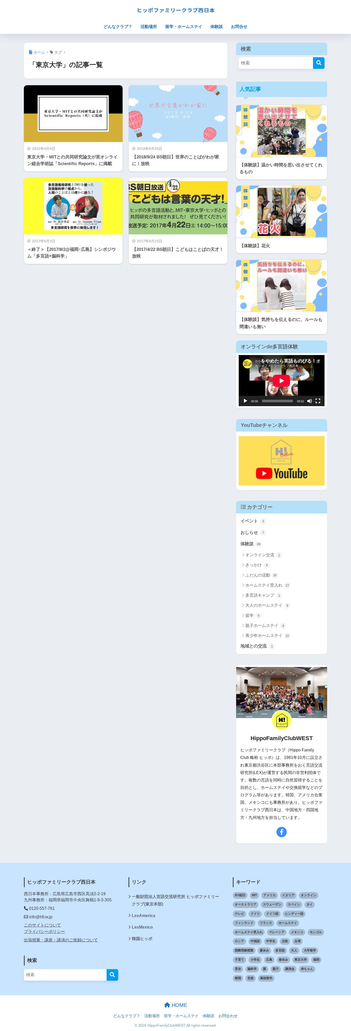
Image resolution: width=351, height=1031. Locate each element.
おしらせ (252, 532)
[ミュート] (309, 401)
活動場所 (149, 26)
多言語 (280, 950)
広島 (269, 959)
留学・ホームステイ (183, 26)
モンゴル (316, 932)
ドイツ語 (272, 913)
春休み (283, 959)
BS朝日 (240, 895)
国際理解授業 (244, 950)
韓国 (238, 978)
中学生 (270, 941)
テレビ (239, 913)
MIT (254, 895)
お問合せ (239, 26)
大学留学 (310, 950)
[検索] (319, 63)
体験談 (216, 26)
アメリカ (269, 895)
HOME (178, 1005)
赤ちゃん (307, 969)
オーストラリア (245, 904)
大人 (294, 950)
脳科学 (252, 969)
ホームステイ (288, 923)
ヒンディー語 (294, 913)
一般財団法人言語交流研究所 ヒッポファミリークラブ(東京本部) (175, 900)
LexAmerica (143, 915)
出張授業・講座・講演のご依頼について (61, 940)
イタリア (288, 895)
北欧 (285, 941)
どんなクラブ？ (118, 26)
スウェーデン (272, 904)
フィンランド (244, 923)
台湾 (297, 941)
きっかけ (256, 565)
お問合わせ (228, 1016)
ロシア (239, 941)
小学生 (255, 959)
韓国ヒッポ (142, 939)
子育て (239, 959)
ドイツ (255, 913)
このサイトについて (42, 925)
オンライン (308, 895)
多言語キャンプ (262, 595)
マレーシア (276, 932)
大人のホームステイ (266, 605)
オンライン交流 (262, 555)
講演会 (289, 969)
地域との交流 (257, 646)
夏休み (264, 950)
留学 (252, 615)
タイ (310, 904)
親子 (276, 969)
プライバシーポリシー (44, 931)
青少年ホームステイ (267, 635)
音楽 (250, 978)
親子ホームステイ (264, 625)
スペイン (294, 904)
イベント (252, 521)
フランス (266, 923)
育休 (238, 969)
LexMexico (142, 927)
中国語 (255, 941)
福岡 (316, 959)
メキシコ (297, 932)
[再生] (245, 401)
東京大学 (300, 959)
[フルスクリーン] (317, 401)
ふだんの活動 (261, 575)
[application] (282, 380)
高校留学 (266, 978)
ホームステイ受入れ (267, 585)
